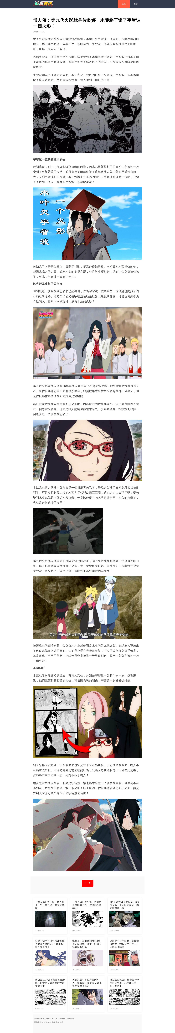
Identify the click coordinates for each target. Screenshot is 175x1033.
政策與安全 (46, 1022)
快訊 (136, 4)
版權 (61, 1022)
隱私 (57, 1022)
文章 (124, 4)
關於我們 (38, 1022)
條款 (53, 1022)
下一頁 (87, 883)
